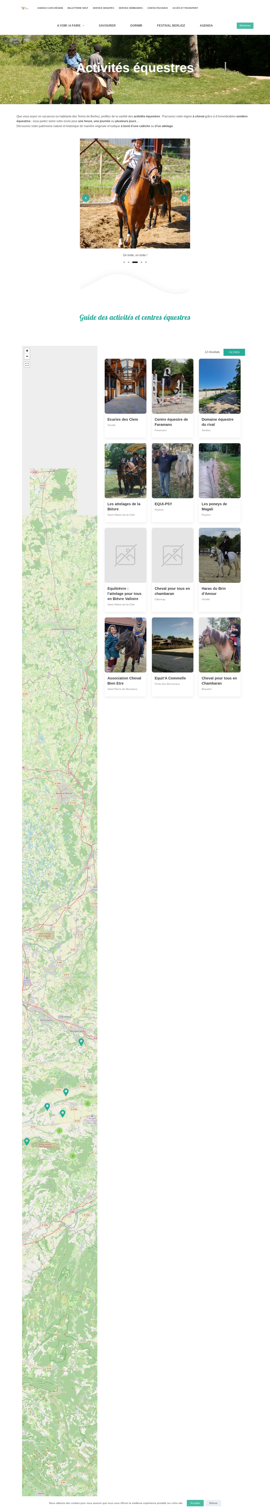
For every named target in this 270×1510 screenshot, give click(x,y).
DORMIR (136, 25)
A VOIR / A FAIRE (69, 25)
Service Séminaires (131, 8)
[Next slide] (184, 198)
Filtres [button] (234, 352)
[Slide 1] (124, 262)
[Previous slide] (85, 198)
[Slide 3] (133, 262)
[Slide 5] (146, 262)
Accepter (195, 1503)
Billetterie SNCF (78, 8)
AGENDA (206, 25)
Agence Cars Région (50, 8)
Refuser (213, 1503)
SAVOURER (107, 25)
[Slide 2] (128, 262)
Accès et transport (185, 8)
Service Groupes (103, 8)
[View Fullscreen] (27, 364)
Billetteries (245, 25)
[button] (47, 1107)
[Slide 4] (139, 262)
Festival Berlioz (171, 25)
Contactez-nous (157, 8)
